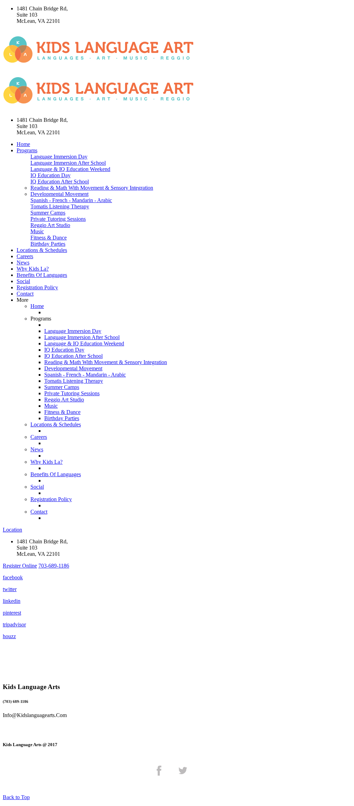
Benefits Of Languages (42, 275)
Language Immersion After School (68, 163)
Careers (25, 256)
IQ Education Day (50, 175)
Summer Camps (47, 213)
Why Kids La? (33, 269)
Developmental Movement (59, 194)
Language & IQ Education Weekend (70, 169)
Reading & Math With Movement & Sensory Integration (91, 188)
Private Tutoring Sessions (58, 219)
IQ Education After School (59, 181)
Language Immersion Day (58, 157)
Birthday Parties (47, 244)
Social (23, 281)
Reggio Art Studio (50, 225)
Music (37, 231)
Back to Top (16, 797)
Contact (25, 294)
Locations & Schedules (42, 250)
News (23, 262)
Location (12, 530)
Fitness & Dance (48, 238)
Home (23, 144)
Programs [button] (27, 150)
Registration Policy (37, 287)
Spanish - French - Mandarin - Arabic (71, 200)
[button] (20, 566)
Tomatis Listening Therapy (59, 206)
